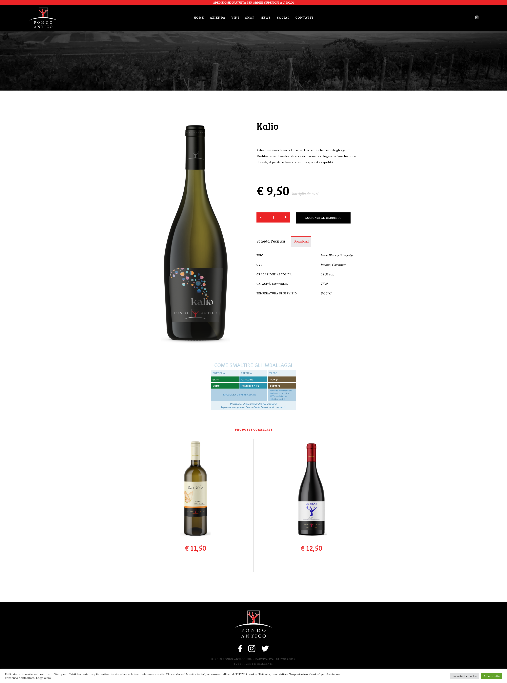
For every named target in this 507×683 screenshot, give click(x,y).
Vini (235, 17)
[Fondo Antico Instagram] (252, 651)
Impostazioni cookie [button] (465, 676)
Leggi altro (43, 678)
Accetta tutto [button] (492, 676)
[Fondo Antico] (43, 18)
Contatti (304, 17)
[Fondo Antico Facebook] (240, 651)
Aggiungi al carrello (323, 218)
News (266, 17)
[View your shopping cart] (475, 18)
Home (199, 17)
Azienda (217, 17)
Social (283, 17)
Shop (250, 17)
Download (301, 241)
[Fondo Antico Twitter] (265, 651)
